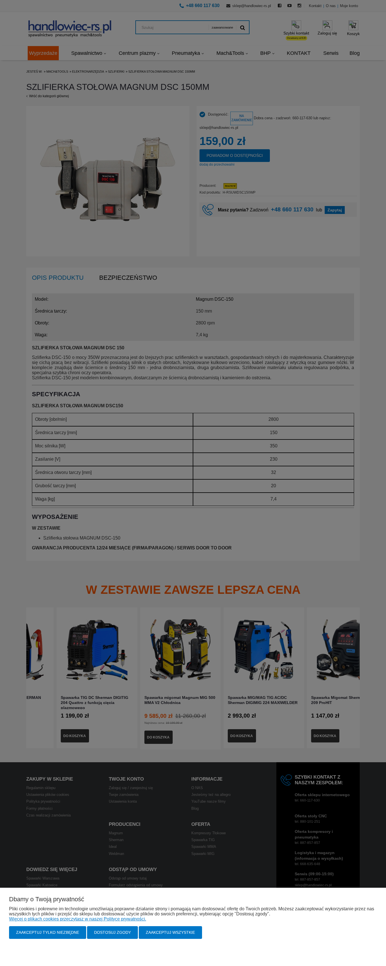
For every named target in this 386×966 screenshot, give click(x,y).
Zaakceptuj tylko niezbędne (47, 932)
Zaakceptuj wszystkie (170, 932)
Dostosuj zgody (112, 932)
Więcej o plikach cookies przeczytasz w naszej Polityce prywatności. (77, 919)
